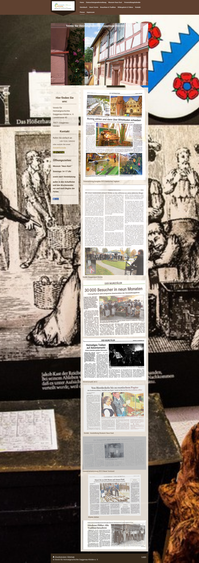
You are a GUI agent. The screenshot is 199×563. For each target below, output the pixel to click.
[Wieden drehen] (114, 495)
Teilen (56, 199)
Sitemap (70, 557)
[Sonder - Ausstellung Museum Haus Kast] (114, 408)
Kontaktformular (59, 147)
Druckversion (61, 557)
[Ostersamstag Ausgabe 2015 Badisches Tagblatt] (114, 135)
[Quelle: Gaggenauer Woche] (114, 230)
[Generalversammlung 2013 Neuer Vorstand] (114, 453)
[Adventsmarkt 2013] (114, 359)
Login (143, 557)
